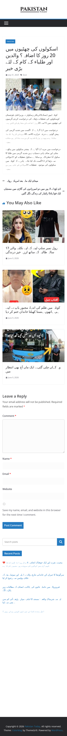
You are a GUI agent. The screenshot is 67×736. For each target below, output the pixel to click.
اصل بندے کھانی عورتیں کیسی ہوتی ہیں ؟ (23, 611)
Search (61, 541)
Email (6, 474)
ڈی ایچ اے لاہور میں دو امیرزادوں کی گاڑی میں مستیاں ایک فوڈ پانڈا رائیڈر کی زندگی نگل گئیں (32, 191)
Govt (25, 75)
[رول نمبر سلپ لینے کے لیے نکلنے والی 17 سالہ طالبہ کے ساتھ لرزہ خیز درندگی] (33, 212)
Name (7, 458)
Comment (9, 416)
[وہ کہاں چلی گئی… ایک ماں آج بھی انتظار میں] (33, 331)
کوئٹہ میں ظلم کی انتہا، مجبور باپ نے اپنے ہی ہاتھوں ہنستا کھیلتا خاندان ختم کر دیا (33, 309)
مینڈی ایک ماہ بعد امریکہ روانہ (22, 181)
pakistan (10, 41)
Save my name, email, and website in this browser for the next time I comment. (31, 512)
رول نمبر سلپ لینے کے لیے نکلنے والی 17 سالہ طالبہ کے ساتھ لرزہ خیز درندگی (31, 250)
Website (7, 489)
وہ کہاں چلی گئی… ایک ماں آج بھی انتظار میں (33, 369)
